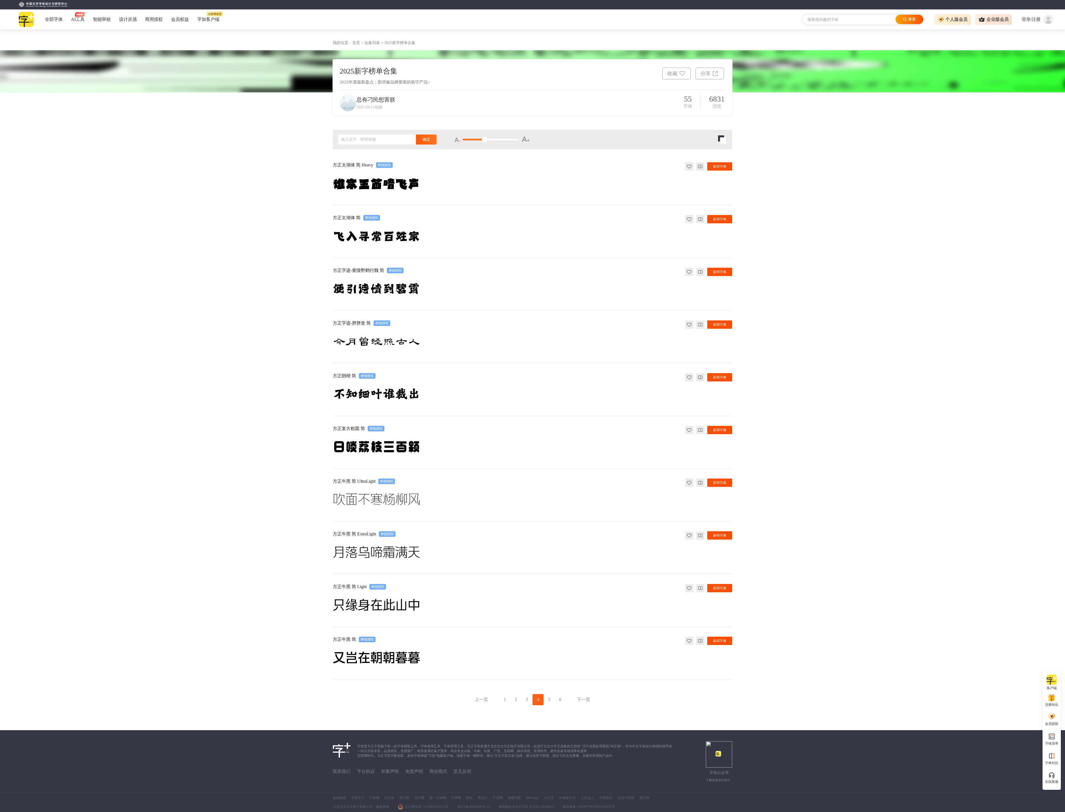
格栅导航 (514, 798)
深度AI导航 (626, 798)
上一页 (481, 699)
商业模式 (438, 771)
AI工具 (549, 798)
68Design (532, 798)
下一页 (583, 699)
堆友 (469, 798)
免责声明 (414, 771)
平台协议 (366, 771)
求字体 (404, 798)
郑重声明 (390, 771)
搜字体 (645, 798)
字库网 (456, 798)
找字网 (419, 798)
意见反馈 (462, 771)
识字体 (389, 798)
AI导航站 (606, 798)
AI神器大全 (567, 798)
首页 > (358, 43)
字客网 (374, 798)
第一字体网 (437, 798)
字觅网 (498, 798)
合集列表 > (374, 43)
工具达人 (587, 798)
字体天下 (357, 798)
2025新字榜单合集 (399, 43)
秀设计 (483, 798)
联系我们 (342, 771)
